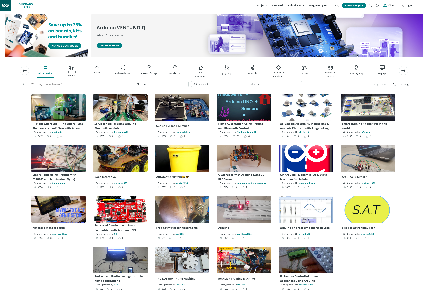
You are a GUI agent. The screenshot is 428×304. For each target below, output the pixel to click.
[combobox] (162, 84)
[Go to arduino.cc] (5, 5)
